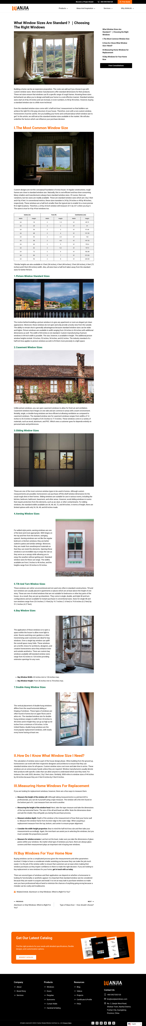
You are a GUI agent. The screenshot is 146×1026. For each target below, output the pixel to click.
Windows (50, 987)
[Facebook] (101, 1023)
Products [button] (62, 8)
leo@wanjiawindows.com (117, 999)
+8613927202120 (114, 995)
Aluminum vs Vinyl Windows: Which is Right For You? (32, 905)
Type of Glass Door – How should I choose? (77, 903)
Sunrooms (51, 999)
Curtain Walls (52, 1004)
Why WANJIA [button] (126, 8)
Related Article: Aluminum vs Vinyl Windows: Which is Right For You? (43, 892)
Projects (80, 995)
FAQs (79, 1004)
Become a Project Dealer (85, 2)
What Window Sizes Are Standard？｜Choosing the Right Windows (115, 32)
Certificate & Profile (84, 999)
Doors (49, 991)
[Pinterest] (113, 1023)
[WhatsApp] (92, 1023)
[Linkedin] (97, 1023)
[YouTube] (105, 1023)
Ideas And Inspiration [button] (84, 8)
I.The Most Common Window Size (115, 39)
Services (20, 995)
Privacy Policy (67, 1023)
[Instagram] (109, 1023)
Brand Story (21, 991)
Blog (78, 987)
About (19, 987)
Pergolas (50, 995)
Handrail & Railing (54, 1008)
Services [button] (107, 8)
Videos (79, 991)
